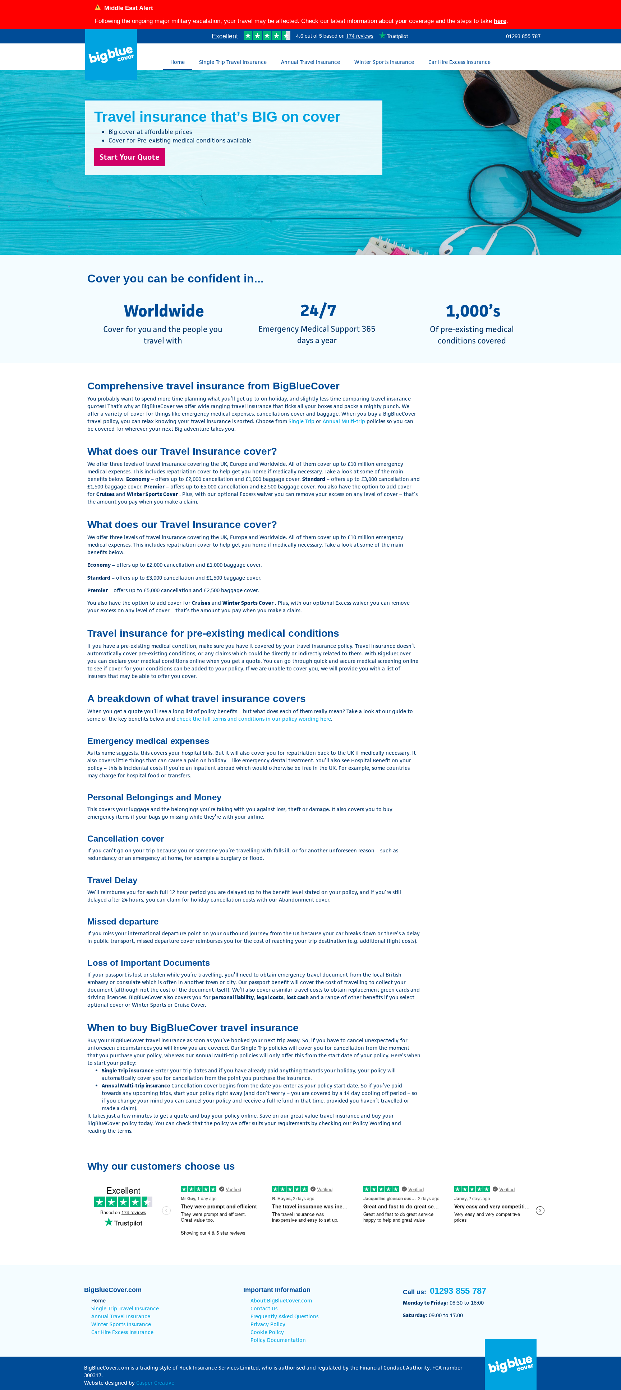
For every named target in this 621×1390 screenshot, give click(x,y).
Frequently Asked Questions (284, 1316)
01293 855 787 (523, 36)
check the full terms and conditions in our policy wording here (253, 718)
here (500, 21)
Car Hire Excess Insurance (459, 61)
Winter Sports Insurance (384, 61)
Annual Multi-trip (344, 421)
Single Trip (301, 421)
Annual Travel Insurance (310, 61)
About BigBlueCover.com (281, 1300)
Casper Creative (155, 1382)
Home (177, 61)
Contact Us (263, 1308)
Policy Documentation (278, 1340)
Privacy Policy (267, 1324)
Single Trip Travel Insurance (233, 61)
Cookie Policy (267, 1332)
